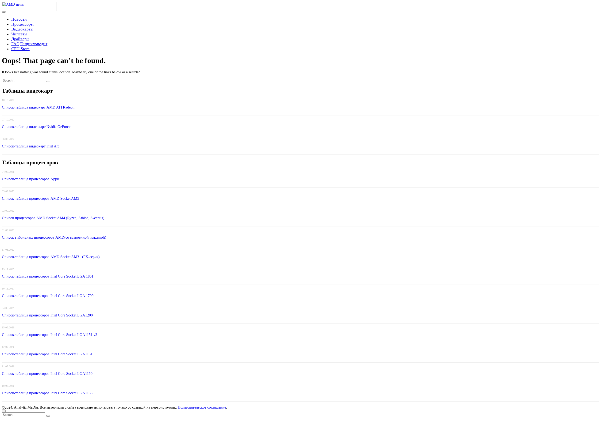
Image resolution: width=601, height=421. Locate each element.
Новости (19, 19)
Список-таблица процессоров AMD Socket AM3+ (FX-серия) (51, 257)
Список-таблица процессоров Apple (31, 179)
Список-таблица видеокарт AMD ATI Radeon (38, 107)
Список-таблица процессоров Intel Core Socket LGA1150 (47, 374)
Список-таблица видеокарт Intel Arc (30, 146)
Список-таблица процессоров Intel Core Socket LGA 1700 (47, 296)
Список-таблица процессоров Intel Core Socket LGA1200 (47, 315)
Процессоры (22, 24)
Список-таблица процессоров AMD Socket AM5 (40, 198)
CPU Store (20, 48)
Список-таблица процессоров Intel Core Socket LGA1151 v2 (49, 335)
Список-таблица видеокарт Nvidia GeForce (36, 127)
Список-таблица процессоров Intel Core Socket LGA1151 (47, 354)
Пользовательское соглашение (202, 407)
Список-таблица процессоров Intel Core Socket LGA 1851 (47, 276)
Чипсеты (19, 34)
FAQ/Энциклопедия (29, 43)
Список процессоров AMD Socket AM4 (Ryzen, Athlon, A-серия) (53, 218)
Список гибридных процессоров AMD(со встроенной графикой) (54, 237)
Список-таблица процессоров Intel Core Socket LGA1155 (47, 393)
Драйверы (20, 39)
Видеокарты (22, 29)
